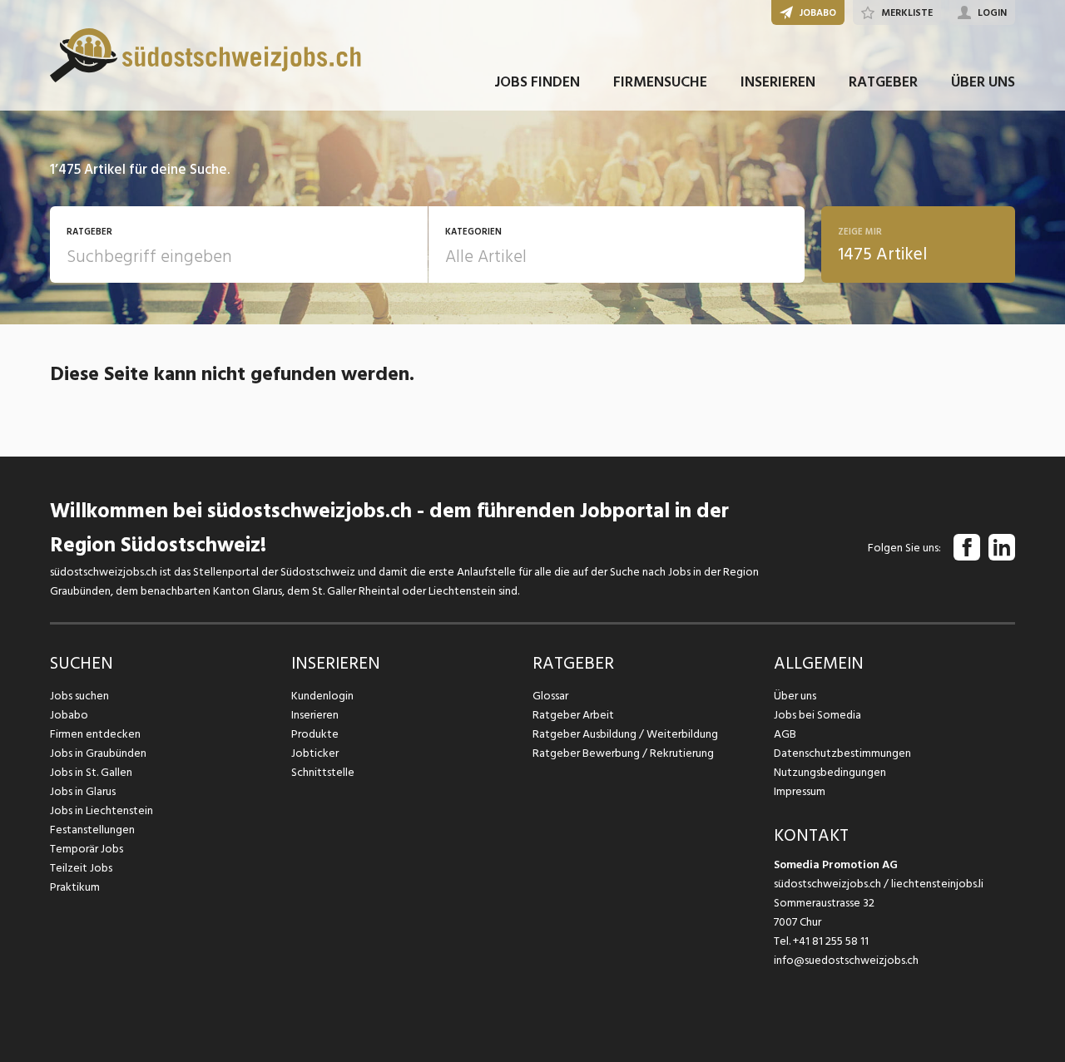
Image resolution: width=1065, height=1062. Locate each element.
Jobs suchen (79, 695)
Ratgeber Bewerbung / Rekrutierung (623, 753)
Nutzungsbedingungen (830, 772)
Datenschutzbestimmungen (842, 753)
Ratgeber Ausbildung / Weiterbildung (625, 733)
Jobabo (69, 714)
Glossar (550, 695)
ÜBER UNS (983, 82)
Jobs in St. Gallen (91, 772)
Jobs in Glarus (83, 791)
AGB (785, 733)
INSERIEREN (778, 82)
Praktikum (75, 887)
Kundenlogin (322, 695)
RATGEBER (883, 82)
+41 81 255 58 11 (831, 941)
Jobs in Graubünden (98, 753)
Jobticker (315, 753)
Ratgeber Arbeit (573, 714)
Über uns (795, 695)
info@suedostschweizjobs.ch (846, 960)
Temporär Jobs (86, 848)
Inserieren (315, 714)
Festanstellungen (92, 829)
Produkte (315, 733)
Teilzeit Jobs (81, 867)
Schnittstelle (322, 772)
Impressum (799, 791)
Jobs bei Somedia (817, 714)
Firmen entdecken (95, 733)
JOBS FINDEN (537, 82)
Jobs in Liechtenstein (101, 810)
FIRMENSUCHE (660, 82)
